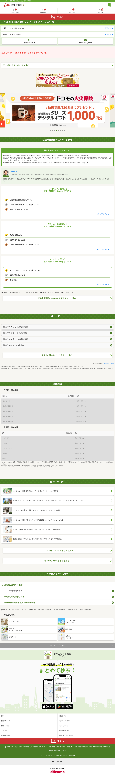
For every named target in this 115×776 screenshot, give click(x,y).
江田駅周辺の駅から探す (12, 585)
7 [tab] (62, 130)
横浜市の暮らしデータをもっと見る (57, 355)
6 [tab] (60, 130)
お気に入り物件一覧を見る (17, 65)
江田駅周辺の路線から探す (13, 597)
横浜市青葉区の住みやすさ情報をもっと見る (57, 298)
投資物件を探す (64, 730)
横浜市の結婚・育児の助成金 (15, 333)
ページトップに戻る (57, 645)
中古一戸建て (63, 726)
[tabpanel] (57, 111)
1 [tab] (50, 130)
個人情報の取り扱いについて (101, 747)
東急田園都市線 (16, 591)
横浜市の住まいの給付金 (13, 345)
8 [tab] (64, 130)
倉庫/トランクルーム (66, 735)
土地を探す (5, 730)
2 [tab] (52, 130)
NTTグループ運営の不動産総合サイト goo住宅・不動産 (17, 1)
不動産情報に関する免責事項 (83, 747)
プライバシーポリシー (46, 755)
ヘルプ (56, 755)
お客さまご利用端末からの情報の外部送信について (33, 747)
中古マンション (64, 721)
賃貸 (2, 716)
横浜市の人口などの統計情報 (15, 327)
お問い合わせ (63, 755)
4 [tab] (56, 130)
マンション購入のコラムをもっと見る (57, 550)
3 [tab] (54, 130)
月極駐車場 (62, 716)
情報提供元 (70, 747)
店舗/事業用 (5, 735)
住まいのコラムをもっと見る (56, 561)
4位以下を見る (102, 214)
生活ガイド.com (109, 364)
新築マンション (6, 721)
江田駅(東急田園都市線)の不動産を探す (19, 602)
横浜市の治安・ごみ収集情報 (15, 339)
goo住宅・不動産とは (11, 747)
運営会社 (71, 755)
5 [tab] (58, 130)
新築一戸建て (6, 726)
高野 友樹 (14, 172)
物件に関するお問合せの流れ (57, 747)
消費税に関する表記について (57, 750)
